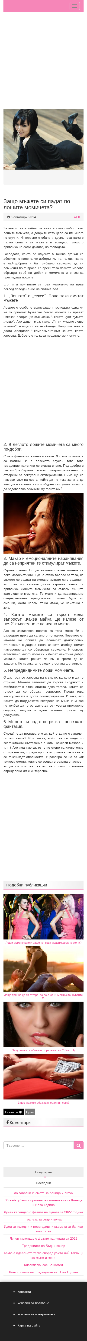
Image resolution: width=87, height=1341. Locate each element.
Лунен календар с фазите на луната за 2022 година (43, 1211)
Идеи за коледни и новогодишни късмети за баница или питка (43, 1228)
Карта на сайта (28, 1325)
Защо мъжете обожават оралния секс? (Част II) (43, 1050)
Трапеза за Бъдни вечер (43, 1219)
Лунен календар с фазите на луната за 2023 (43, 1238)
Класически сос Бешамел (43, 1264)
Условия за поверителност (37, 1314)
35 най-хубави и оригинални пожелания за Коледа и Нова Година (43, 1202)
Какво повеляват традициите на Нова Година (43, 1272)
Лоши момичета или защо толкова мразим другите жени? (44, 942)
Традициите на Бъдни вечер (43, 1245)
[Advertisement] (43, 60)
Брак (30, 1112)
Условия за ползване (33, 1302)
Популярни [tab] (43, 1172)
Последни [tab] (43, 1182)
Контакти (24, 1291)
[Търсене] (79, 1145)
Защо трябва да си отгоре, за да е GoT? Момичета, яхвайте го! (43, 996)
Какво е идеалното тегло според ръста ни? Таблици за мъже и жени (43, 1255)
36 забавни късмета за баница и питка (43, 1192)
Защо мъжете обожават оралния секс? (43, 1102)
